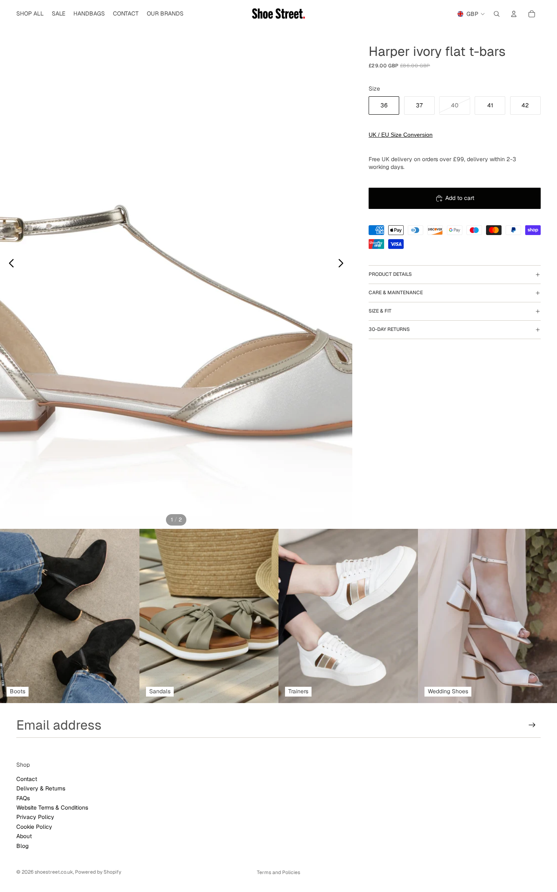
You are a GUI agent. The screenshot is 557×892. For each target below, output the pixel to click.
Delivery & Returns (40, 788)
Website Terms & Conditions (52, 807)
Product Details (390, 274)
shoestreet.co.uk (54, 872)
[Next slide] (343, 264)
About (24, 836)
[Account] (514, 14)
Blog (22, 846)
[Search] (497, 14)
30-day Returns (389, 329)
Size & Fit (380, 311)
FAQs (23, 798)
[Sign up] (532, 725)
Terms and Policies (278, 872)
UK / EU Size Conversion (401, 134)
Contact (26, 779)
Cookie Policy (34, 826)
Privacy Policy (35, 817)
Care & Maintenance (396, 293)
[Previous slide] (9, 264)
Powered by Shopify (98, 872)
